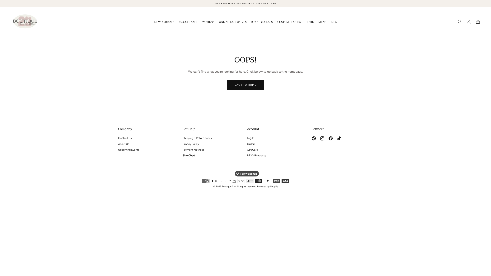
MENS (322, 22)
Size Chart (189, 155)
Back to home (245, 85)
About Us (123, 144)
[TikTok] (339, 138)
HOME (310, 22)
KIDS (334, 22)
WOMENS (208, 22)
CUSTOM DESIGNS (289, 22)
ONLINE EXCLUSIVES (233, 22)
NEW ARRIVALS (164, 22)
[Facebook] (330, 138)
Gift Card (252, 149)
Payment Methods (193, 149)
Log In (250, 138)
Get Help (189, 129)
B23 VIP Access (256, 155)
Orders (251, 144)
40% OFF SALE (188, 22)
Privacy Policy (191, 144)
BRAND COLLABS (262, 22)
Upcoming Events (128, 149)
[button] (459, 22)
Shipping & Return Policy (197, 138)
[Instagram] (322, 138)
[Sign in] (468, 22)
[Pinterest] (314, 138)
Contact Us (125, 138)
